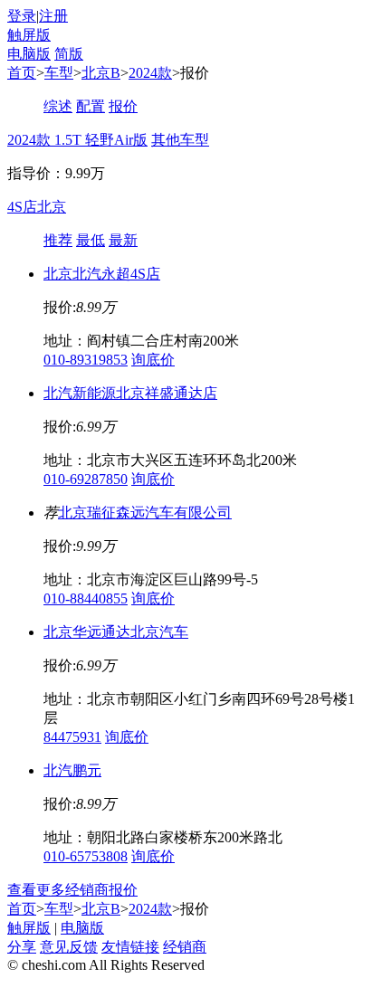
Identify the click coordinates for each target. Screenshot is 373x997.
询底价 (153, 359)
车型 (58, 73)
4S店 (22, 206)
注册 (53, 16)
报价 (123, 106)
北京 (51, 206)
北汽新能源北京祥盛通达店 (130, 393)
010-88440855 (85, 598)
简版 (68, 54)
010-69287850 (85, 479)
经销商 (184, 946)
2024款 (150, 73)
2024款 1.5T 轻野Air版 (77, 139)
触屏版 (29, 35)
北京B (100, 73)
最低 (90, 240)
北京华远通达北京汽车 (115, 632)
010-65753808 (85, 856)
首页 (21, 73)
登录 (21, 16)
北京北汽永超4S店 (101, 273)
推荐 (57, 240)
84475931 (72, 737)
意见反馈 (69, 946)
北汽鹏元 (72, 770)
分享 (21, 946)
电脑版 (29, 54)
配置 (90, 106)
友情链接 (130, 946)
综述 (57, 106)
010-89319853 (85, 359)
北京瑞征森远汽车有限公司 (145, 512)
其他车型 (180, 139)
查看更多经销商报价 (72, 889)
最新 (123, 240)
